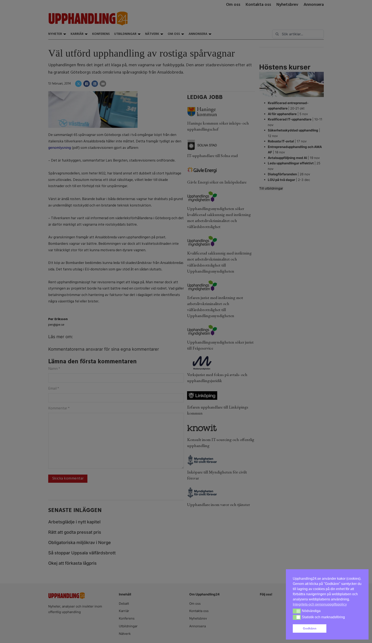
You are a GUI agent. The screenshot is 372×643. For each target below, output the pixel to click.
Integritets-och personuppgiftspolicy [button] (320, 604)
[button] (345, 628)
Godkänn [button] (309, 628)
